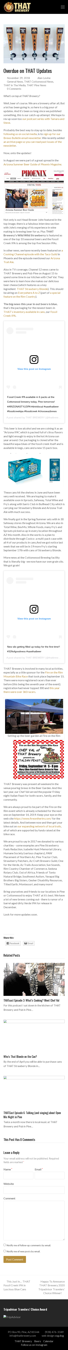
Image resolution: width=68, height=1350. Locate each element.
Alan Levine (44, 77)
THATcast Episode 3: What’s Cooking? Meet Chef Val (31, 1000)
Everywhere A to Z (29, 292)
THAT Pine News (36, 85)
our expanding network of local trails (39, 826)
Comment (9, 1198)
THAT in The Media (14, 85)
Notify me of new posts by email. (23, 1251)
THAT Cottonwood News (38, 81)
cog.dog (59, 1335)
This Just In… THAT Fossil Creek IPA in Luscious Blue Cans (16, 1285)
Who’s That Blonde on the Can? (20, 1056)
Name (7, 1169)
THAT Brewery (23, 1341)
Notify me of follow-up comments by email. (29, 1245)
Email (39, 1169)
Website (8, 1183)
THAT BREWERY (35, 417)
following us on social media (20, 134)
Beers (37, 1341)
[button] (63, 7)
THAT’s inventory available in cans (24, 311)
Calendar (48, 1341)
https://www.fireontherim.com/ (33, 818)
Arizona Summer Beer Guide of (32, 164)
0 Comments (14, 88)
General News (15, 81)
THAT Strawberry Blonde (32, 288)
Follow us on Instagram (34, 1344)
